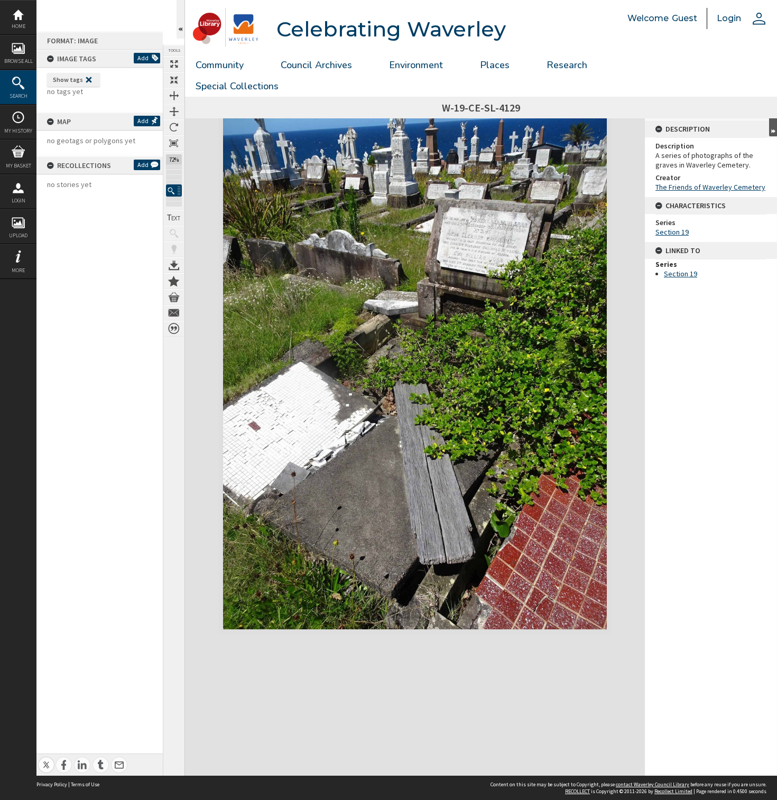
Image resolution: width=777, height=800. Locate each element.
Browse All (18, 61)
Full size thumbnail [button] (173, 64)
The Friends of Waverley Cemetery (710, 187)
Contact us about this (173, 313)
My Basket (18, 165)
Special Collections (237, 86)
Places (495, 65)
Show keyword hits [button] (173, 233)
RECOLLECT (577, 791)
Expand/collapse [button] (773, 127)
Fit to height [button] (173, 111)
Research (567, 65)
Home (18, 26)
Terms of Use (85, 784)
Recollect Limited (673, 791)
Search (18, 95)
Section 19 (672, 232)
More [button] (18, 270)
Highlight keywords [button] (173, 249)
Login (18, 200)
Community (220, 65)
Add (143, 58)
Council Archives (316, 65)
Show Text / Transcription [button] (173, 218)
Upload (18, 235)
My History (18, 130)
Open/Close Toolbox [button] (180, 19)
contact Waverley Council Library (652, 784)
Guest (684, 18)
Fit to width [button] (173, 96)
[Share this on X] (46, 759)
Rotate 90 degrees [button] (173, 127)
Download (173, 265)
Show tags (68, 79)
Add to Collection (173, 281)
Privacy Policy (51, 784)
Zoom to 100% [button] (173, 143)
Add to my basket (173, 297)
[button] (174, 190)
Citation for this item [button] (173, 329)
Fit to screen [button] (173, 80)
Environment (416, 65)
